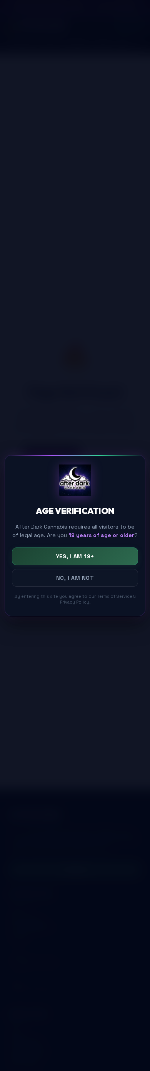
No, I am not (75, 577)
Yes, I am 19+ (75, 556)
